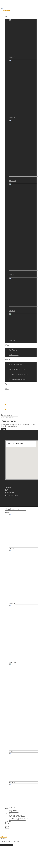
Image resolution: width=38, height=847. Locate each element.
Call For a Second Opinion (17, 369)
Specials (8, 384)
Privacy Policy (9, 492)
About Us (8, 487)
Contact (7, 494)
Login (7, 828)
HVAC (7, 345)
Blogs (7, 389)
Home (3, 429)
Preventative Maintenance (17, 379)
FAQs (7, 491)
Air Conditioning (14, 355)
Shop (7, 16)
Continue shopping (6, 845)
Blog (6, 489)
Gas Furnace (13, 350)
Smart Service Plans (15, 364)
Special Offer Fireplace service (18, 374)
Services (8, 360)
